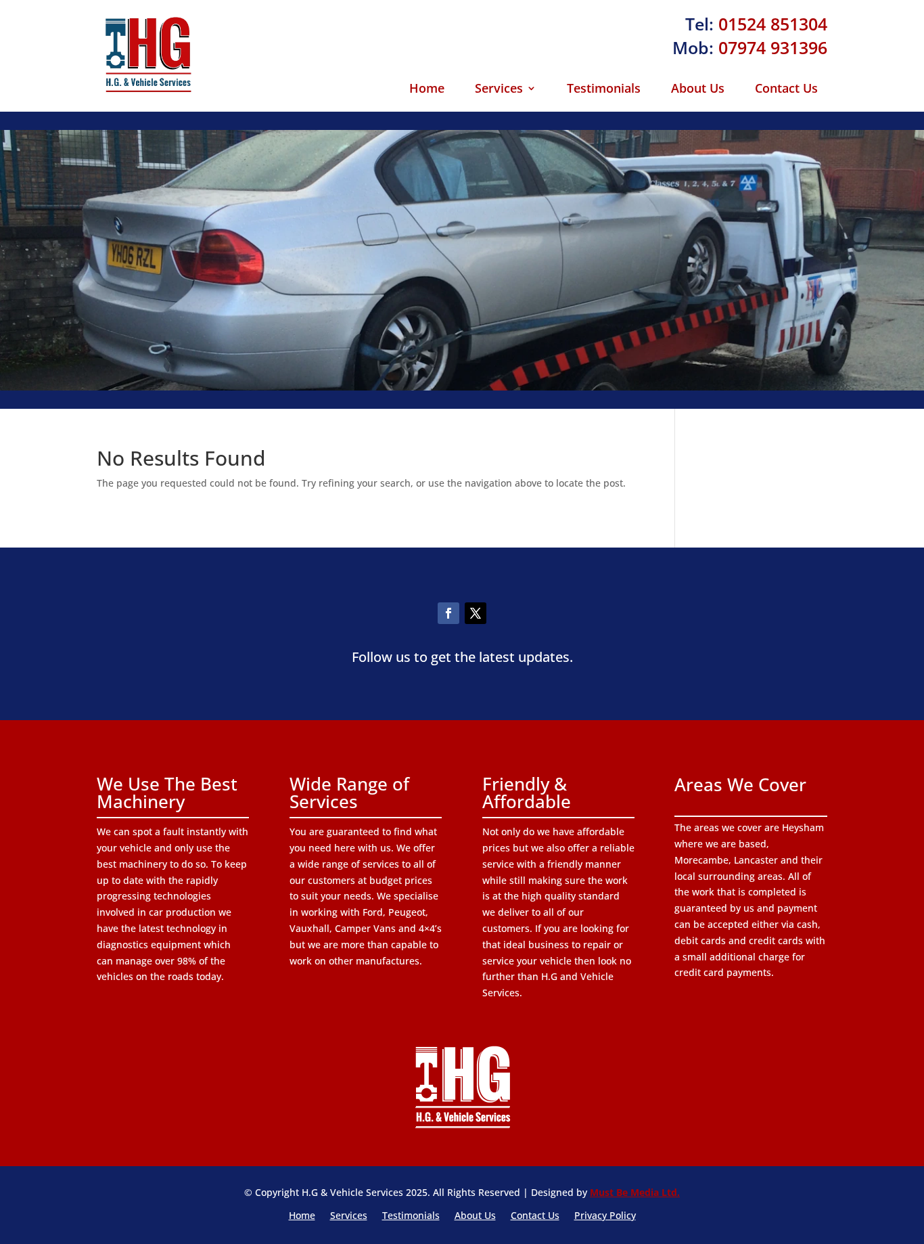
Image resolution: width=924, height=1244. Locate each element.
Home (426, 89)
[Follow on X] (475, 613)
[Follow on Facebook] (448, 613)
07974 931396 (772, 47)
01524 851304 (772, 23)
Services (499, 89)
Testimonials (604, 89)
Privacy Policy (605, 1216)
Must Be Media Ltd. (635, 1192)
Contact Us (786, 89)
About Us (697, 89)
